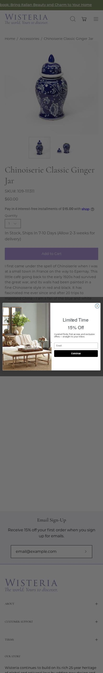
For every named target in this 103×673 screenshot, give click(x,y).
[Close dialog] (97, 306)
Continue (76, 353)
